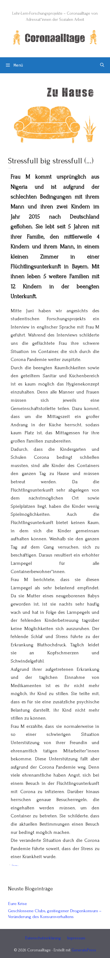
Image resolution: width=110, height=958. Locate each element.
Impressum (76, 938)
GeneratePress (84, 950)
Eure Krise (17, 903)
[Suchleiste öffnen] (102, 65)
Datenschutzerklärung (43, 938)
